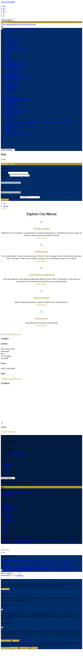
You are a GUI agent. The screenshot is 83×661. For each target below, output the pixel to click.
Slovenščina (53, 568)
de (4, 6)
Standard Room (11, 86)
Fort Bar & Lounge (10, 81)
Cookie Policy (6, 543)
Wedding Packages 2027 (15, 64)
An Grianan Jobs (11, 131)
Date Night (9, 124)
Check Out (5, 175)
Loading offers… (11, 119)
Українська (57, 565)
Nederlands (37, 565)
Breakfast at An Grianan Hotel (17, 98)
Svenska (32, 568)
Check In (4, 173)
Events (8, 55)
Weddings (7, 59)
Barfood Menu (11, 334)
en (4, 8)
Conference (8, 107)
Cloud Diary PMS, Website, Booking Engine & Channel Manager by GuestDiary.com (34, 540)
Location (8, 45)
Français (6, 471)
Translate (19, 575)
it (3, 16)
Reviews (8, 52)
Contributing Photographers (19, 76)
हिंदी (62, 563)
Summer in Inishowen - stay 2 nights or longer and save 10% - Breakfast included (38, 121)
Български (40, 563)
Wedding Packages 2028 (15, 66)
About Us (9, 38)
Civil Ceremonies (12, 71)
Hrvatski (73, 563)
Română (25, 568)
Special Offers (9, 117)
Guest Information (14, 40)
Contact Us (7, 129)
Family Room (10, 90)
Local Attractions (12, 47)
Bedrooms (7, 83)
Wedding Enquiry (12, 78)
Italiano (6, 474)
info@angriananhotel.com (11, 379)
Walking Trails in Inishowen (16, 50)
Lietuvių (73, 560)
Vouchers (7, 114)
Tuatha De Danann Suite (15, 109)
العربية (55, 560)
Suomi (60, 560)
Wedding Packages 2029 (15, 69)
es (4, 11)
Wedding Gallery (12, 74)
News (7, 57)
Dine (5, 95)
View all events (7, 494)
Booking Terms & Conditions (17, 133)
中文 (69, 568)
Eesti (51, 560)
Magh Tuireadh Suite (13, 112)
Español (6, 469)
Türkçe (46, 565)
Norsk (30, 565)
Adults (3, 178)
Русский (18, 568)
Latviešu (4, 563)
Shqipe (45, 568)
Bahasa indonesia (8, 565)
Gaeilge (67, 560)
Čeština (57, 563)
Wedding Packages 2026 (15, 62)
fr (3, 13)
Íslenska (23, 565)
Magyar (67, 563)
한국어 (70, 565)
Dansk (37, 560)
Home (5, 35)
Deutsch (6, 464)
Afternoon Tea (11, 105)
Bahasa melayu (25, 563)
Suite (7, 93)
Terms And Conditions (22, 543)
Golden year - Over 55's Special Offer (20, 126)
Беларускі (50, 563)
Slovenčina (62, 568)
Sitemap (73, 540)
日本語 (64, 565)
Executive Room (11, 88)
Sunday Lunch (41, 252)
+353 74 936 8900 (8, 2)
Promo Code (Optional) (10, 197)
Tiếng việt (10, 568)
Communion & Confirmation (16, 100)
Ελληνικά (44, 560)
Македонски (13, 563)
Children (4, 187)
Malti (34, 563)
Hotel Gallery (10, 43)
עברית (18, 565)
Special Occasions (12, 102)
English (6, 466)
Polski (3, 568)
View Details (41, 238)
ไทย (50, 565)
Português (77, 565)
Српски (39, 568)
